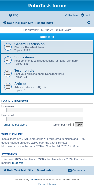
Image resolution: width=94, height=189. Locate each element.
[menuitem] (13, 15)
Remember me (61, 124)
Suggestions (24, 57)
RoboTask (47, 37)
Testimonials (24, 70)
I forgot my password (14, 124)
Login (5, 101)
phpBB (34, 179)
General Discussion (29, 44)
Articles (20, 84)
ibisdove (17, 162)
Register (21, 101)
